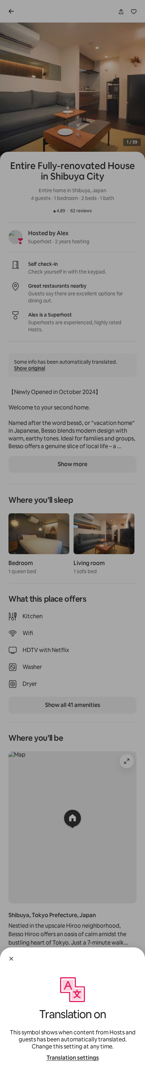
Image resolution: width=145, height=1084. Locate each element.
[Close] (11, 958)
